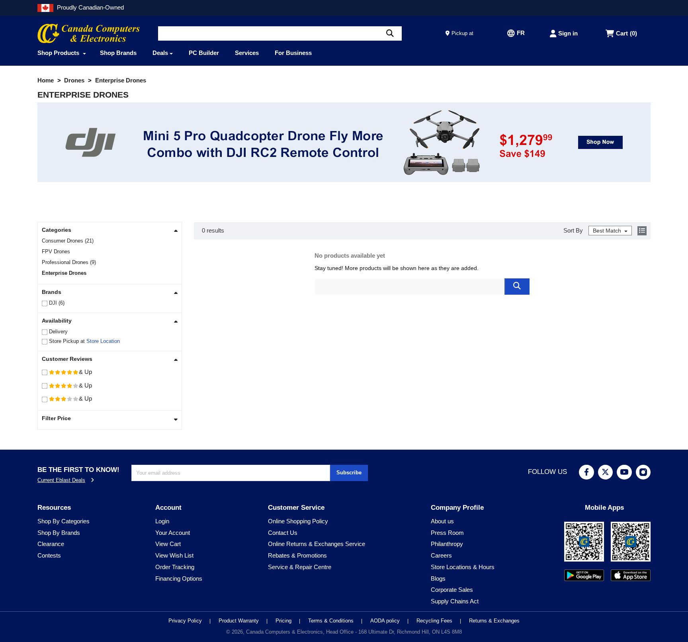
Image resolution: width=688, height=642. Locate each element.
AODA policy (385, 621)
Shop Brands (118, 52)
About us (442, 521)
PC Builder (204, 52)
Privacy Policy (185, 621)
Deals (160, 52)
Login (162, 521)
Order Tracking (174, 567)
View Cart (168, 543)
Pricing (284, 621)
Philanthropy (447, 543)
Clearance (50, 543)
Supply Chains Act (455, 601)
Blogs (438, 578)
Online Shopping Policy (298, 521)
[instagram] (643, 472)
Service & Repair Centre (299, 567)
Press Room (447, 532)
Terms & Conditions (331, 621)
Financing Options (178, 578)
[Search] (390, 33)
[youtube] (624, 472)
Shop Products (59, 52)
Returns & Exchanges (494, 621)
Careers (441, 555)
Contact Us (282, 532)
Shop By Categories (63, 521)
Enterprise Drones (65, 273)
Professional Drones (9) (69, 262)
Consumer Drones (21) (68, 241)
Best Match (608, 230)
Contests (49, 555)
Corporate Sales (452, 589)
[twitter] (605, 472)
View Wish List (174, 555)
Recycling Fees (435, 621)
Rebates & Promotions (297, 555)
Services (247, 52)
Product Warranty (239, 621)
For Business (293, 52)
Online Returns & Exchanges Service (316, 543)
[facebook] (586, 472)
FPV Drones (57, 251)
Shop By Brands (58, 532)
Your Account (172, 532)
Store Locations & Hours (462, 567)
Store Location (103, 341)
